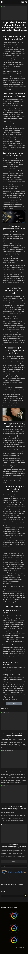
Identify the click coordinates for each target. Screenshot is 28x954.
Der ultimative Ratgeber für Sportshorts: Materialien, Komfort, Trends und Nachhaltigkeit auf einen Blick (14, 808)
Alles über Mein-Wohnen (6, 882)
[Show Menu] (1, 2)
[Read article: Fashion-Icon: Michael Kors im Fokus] (14, 759)
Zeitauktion (6, 256)
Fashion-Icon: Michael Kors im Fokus (14, 772)
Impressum (3, 907)
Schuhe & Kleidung (14, 804)
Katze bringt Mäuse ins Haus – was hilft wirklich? (12, 884)
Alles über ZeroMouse (6, 886)
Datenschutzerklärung (12, 907)
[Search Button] (26, 2)
